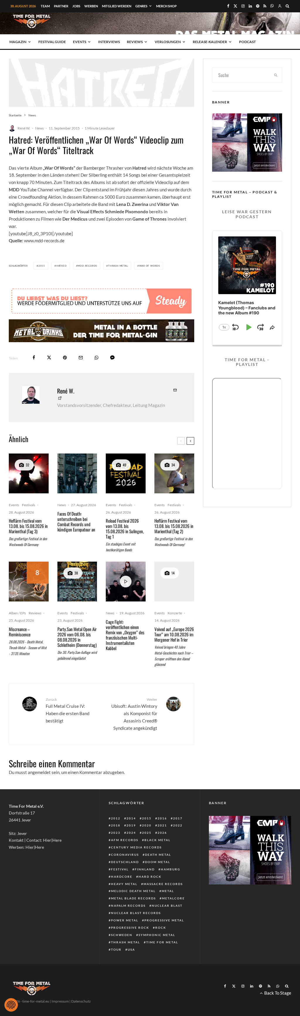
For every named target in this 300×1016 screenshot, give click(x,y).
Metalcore (173, 898)
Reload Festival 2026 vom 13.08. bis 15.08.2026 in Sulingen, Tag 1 (125, 528)
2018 (115, 825)
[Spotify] (257, 6)
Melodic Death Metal (133, 891)
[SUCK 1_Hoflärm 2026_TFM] (174, 473)
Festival (120, 869)
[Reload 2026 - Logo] (126, 473)
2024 (131, 832)
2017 (178, 818)
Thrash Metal (118, 265)
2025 (146, 832)
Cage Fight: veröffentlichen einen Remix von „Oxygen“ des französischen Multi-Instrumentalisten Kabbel (125, 635)
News (39, 128)
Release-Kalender (210, 42)
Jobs (76, 6)
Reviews (135, 42)
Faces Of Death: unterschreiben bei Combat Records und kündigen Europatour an (76, 521)
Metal (168, 891)
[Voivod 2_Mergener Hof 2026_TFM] (174, 581)
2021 (162, 825)
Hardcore (121, 876)
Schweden (121, 935)
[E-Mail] (81, 357)
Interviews (109, 42)
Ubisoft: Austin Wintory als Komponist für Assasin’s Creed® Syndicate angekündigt (134, 714)
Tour (116, 949)
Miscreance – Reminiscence (19, 631)
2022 (178, 825)
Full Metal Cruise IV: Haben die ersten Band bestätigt (67, 710)
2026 (162, 832)
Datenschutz (81, 1001)
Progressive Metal (164, 920)
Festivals (28, 505)
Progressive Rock (130, 927)
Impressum (60, 1001)
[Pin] (65, 357)
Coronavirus (125, 854)
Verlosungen (168, 42)
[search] (276, 75)
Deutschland (125, 862)
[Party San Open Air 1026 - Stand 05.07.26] (77, 581)
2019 (131, 825)
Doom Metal (157, 862)
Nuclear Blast (167, 905)
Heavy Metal (124, 884)
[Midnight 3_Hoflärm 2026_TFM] (29, 473)
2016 (162, 818)
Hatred (61, 265)
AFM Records (124, 840)
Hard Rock (150, 876)
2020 (146, 825)
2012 (115, 818)
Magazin (17, 42)
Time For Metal (162, 942)
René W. (24, 128)
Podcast (247, 42)
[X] (235, 6)
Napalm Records (128, 905)
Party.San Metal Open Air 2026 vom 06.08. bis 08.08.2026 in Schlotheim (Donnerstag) (77, 636)
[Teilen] (34, 357)
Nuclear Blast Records (136, 913)
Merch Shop (166, 6)
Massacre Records (163, 884)
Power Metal (124, 920)
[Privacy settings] (11, 1005)
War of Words (149, 265)
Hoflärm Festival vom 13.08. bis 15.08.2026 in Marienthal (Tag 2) (173, 526)
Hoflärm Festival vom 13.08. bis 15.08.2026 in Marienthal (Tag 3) (28, 526)
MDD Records (87, 265)
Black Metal (157, 840)
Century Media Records (136, 847)
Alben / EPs (17, 613)
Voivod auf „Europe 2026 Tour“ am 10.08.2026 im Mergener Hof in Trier (174, 634)
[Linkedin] (250, 6)
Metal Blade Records (133, 898)
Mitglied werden (116, 6)
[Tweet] (49, 357)
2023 (115, 832)
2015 (41, 265)
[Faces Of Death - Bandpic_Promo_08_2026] (77, 473)
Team (45, 6)
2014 (131, 818)
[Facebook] (228, 6)
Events (79, 42)
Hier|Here (52, 840)
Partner (61, 6)
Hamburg (170, 869)
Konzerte (175, 613)
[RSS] (264, 6)
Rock (160, 927)
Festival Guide (52, 42)
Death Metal (158, 854)
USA (131, 949)
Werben (91, 6)
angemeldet (39, 772)
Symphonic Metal (157, 935)
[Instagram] (243, 6)
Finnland (145, 869)
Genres (141, 6)
